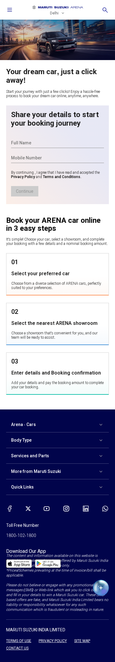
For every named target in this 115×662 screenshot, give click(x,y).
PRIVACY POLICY (53, 641)
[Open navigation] (9, 9)
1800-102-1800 (21, 535)
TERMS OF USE (18, 641)
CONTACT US (17, 648)
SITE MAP (82, 641)
